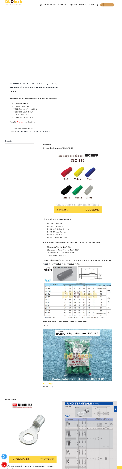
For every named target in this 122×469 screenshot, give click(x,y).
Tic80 (45, 264)
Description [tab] (8, 141)
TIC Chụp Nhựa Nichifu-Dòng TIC (40, 131)
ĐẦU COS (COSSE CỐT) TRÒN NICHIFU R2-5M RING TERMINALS (31, 466)
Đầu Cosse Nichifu (22, 131)
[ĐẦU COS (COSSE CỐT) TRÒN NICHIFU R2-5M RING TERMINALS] (32, 432)
